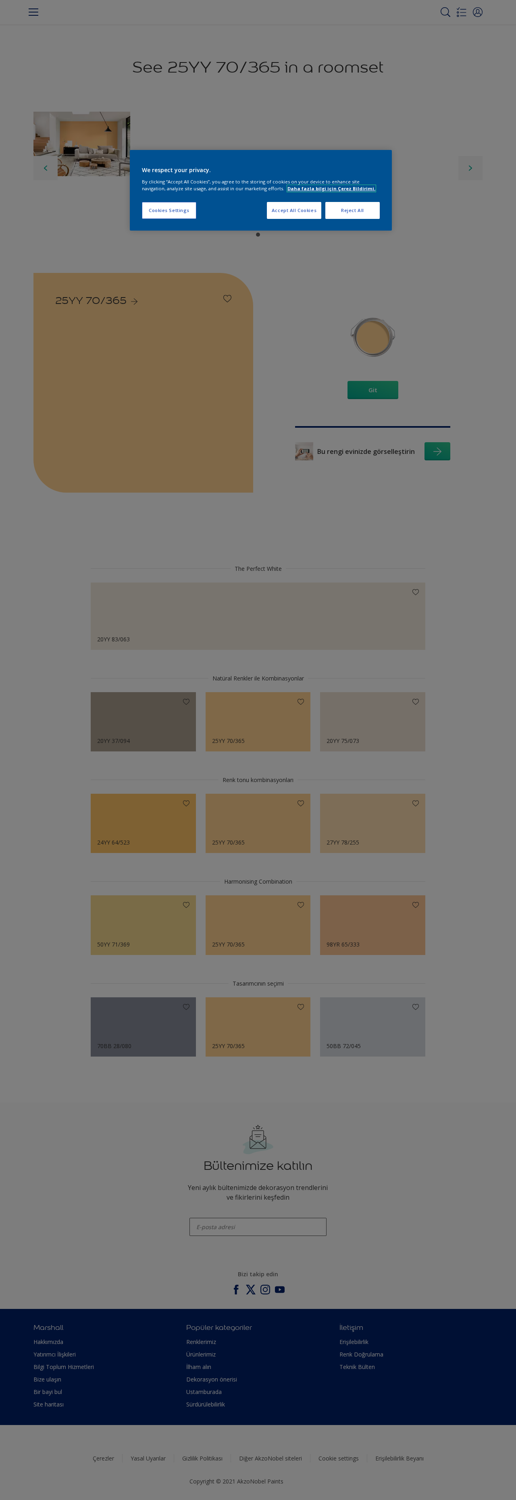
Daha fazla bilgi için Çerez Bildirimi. (331, 188)
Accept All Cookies (294, 210)
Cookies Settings (169, 210)
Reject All (352, 210)
